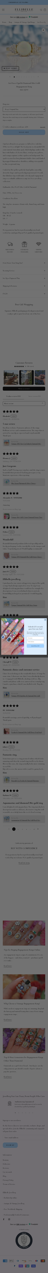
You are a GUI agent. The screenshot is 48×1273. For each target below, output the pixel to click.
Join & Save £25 (35, 646)
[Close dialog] (45, 620)
